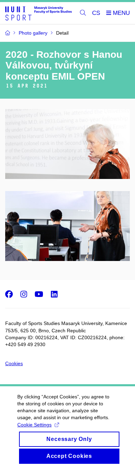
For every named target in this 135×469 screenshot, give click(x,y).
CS (96, 13)
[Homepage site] (38, 13)
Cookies (14, 363)
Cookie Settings (34, 424)
